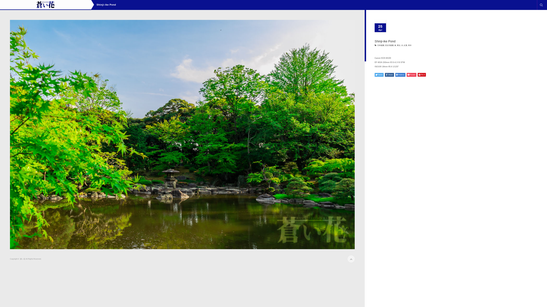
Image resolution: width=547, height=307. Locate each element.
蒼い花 (22, 259)
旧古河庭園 (389, 45)
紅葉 (405, 45)
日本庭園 (380, 45)
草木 (410, 45)
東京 (398, 45)
